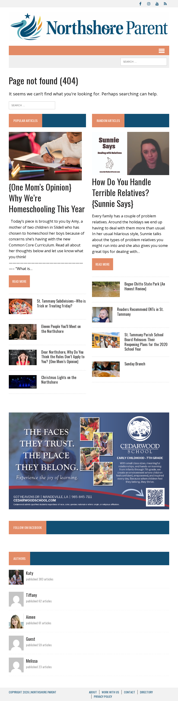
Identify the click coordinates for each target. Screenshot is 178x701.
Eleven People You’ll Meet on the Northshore (61, 329)
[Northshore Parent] (89, 26)
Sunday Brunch (134, 364)
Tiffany (31, 595)
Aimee (30, 617)
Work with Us (110, 692)
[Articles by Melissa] (16, 669)
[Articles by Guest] (16, 647)
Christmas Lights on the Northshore (58, 380)
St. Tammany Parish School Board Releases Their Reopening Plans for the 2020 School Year (146, 342)
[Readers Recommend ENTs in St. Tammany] (102, 319)
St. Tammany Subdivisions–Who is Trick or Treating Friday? (61, 303)
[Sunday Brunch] (106, 373)
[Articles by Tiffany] (16, 603)
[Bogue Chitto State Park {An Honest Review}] (106, 293)
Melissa (32, 661)
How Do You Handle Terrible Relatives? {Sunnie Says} (121, 192)
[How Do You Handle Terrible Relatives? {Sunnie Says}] (130, 171)
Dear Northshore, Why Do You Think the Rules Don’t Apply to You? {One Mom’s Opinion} (62, 356)
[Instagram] (149, 3)
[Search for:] (32, 104)
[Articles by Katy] (16, 581)
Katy (29, 573)
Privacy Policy (103, 696)
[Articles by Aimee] (16, 625)
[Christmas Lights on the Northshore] (23, 385)
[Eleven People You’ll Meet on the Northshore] (23, 336)
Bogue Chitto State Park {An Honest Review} (144, 286)
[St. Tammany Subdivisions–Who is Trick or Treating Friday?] (20, 311)
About (93, 692)
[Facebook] (140, 3)
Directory (146, 692)
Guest (30, 639)
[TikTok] (165, 3)
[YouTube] (157, 3)
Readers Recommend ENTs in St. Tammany (140, 311)
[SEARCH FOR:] (144, 61)
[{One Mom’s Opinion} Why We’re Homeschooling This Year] (45, 177)
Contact (129, 692)
